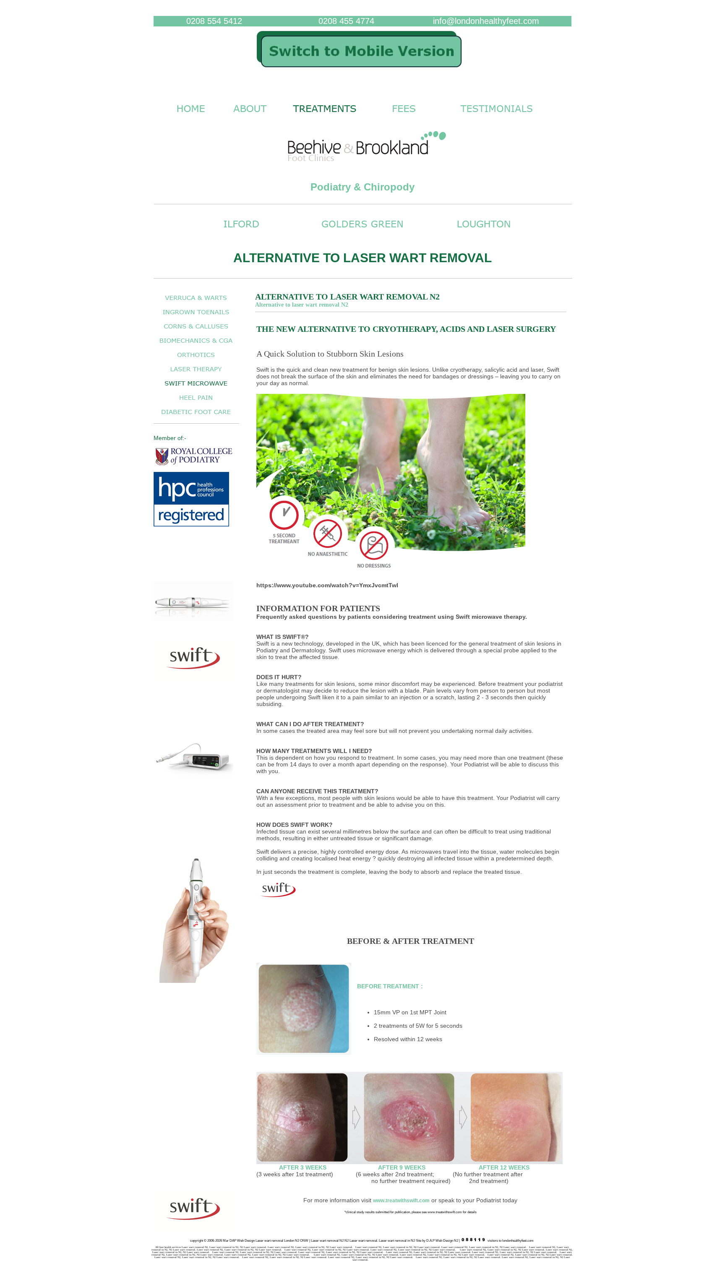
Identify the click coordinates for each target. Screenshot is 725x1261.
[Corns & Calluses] (196, 330)
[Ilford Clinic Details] (241, 231)
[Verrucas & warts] (196, 302)
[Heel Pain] (196, 402)
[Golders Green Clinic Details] (362, 231)
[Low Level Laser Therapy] (196, 373)
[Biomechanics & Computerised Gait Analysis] (196, 345)
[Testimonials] (496, 116)
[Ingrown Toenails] (196, 316)
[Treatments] (324, 116)
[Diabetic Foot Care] (196, 416)
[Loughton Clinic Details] (483, 231)
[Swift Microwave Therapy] (196, 387)
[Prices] (404, 116)
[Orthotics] (196, 359)
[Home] (362, 71)
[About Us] (250, 116)
